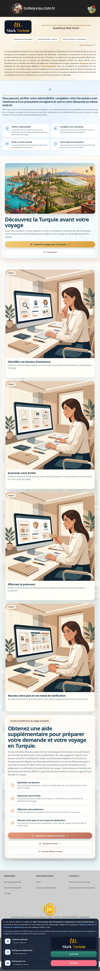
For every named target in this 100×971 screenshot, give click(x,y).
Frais (38, 882)
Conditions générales (87, 924)
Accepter (73, 954)
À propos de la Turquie (46, 887)
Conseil (7, 893)
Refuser (74, 963)
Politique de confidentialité (13, 927)
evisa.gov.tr (84, 63)
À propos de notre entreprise (82, 887)
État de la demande (12, 887)
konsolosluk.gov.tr (48, 66)
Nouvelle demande (12, 882)
